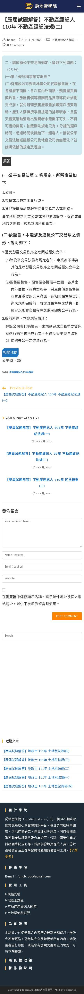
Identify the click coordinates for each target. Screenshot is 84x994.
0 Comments (15, 45)
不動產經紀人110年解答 (21, 372)
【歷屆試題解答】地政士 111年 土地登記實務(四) (37, 786)
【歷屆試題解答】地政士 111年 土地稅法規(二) (35, 768)
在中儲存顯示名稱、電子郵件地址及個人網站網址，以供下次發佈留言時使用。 (42, 600)
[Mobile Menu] (79, 6)
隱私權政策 (21, 960)
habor (11, 40)
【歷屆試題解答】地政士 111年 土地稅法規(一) (35, 777)
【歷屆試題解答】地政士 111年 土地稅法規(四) (35, 751)
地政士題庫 (15, 900)
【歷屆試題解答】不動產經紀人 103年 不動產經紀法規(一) (42, 431)
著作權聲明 (21, 968)
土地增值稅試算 (18, 913)
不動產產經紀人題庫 (22, 906)
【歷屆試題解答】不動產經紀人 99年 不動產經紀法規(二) (42, 457)
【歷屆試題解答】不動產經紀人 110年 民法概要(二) (42, 483)
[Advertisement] (42, 690)
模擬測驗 (14, 894)
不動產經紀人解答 (63, 40)
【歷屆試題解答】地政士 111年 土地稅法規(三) (35, 760)
